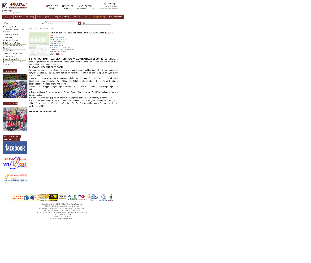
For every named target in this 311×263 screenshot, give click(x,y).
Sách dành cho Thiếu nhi (12, 43)
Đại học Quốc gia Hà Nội (62, 47)
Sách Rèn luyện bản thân (13, 53)
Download (76, 17)
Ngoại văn (8, 37)
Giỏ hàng (111, 4)
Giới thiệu (18, 17)
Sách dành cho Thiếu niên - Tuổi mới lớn (13, 47)
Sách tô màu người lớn (12, 59)
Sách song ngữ (9, 56)
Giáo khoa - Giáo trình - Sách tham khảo (13, 31)
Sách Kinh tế (8, 51)
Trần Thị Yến (59, 37)
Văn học (7, 65)
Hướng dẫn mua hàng (61, 17)
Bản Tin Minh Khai (115, 17)
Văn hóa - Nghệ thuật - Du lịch (14, 62)
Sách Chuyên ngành (11, 40)
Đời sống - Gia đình (11, 27)
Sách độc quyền (43, 17)
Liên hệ (86, 17)
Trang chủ (8, 17)
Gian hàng (30, 17)
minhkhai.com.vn (65, 216)
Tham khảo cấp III (45, 29)
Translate (18, 13)
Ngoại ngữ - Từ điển (11, 35)
